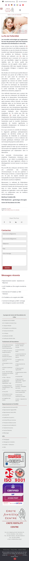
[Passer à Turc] (23, 5)
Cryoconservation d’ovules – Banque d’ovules (19, 345)
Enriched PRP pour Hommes (9, 420)
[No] (27, 555)
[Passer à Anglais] (6, 5)
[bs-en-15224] (14, 452)
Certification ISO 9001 (8, 336)
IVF (10, 115)
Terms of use (6, 549)
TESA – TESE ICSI (6, 377)
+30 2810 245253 (23, 1)
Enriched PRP (19, 376)
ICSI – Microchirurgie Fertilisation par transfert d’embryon (7, 373)
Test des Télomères (7, 430)
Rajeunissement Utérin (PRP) (9, 412)
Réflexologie (6, 433)
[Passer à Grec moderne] (14, 5)
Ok (15, 558)
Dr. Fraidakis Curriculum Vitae (9, 323)
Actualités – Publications (8, 444)
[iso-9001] (14, 468)
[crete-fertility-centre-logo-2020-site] (9, 8)
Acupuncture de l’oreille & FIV (9, 425)
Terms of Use (11, 555)
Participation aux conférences (9, 328)
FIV (27, 46)
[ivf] (13, 484)
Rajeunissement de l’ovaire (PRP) (10, 407)
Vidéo (4, 447)
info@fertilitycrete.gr (10, 1)
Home (9, 14)
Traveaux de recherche (8, 330)
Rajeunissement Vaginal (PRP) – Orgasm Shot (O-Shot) (20, 380)
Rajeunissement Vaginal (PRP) (9, 409)
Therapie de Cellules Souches (9, 422)
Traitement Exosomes (8, 427)
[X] (10, 222)
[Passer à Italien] (17, 5)
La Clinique (5, 333)
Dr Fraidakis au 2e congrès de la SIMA (12, 297)
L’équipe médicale (7, 325)
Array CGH (5, 391)
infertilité (17, 210)
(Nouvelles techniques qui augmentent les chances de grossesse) (7, 346)
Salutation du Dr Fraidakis (9, 320)
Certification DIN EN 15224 (9, 338)
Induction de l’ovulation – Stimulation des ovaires (20, 386)
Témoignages (6, 439)
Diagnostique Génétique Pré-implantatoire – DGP (6, 381)
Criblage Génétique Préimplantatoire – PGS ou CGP (7, 387)
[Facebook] (4, 222)
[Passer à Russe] (20, 5)
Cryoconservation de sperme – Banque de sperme (20, 355)
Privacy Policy (14, 549)
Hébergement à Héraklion (9, 442)
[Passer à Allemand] (11, 5)
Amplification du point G (8, 417)
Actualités (9, 208)
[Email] (21, 222)
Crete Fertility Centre (8, 210)
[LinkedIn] (15, 222)
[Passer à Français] (8, 5)
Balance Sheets (22, 549)
